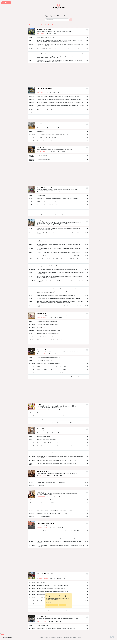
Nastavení (48, 602)
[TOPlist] (58, 634)
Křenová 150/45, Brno (42, 409)
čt (41, 24)
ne (52, 24)
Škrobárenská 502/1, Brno (43, 578)
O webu (41, 637)
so (48, 24)
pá (45, 24)
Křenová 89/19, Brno (42, 317)
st (37, 24)
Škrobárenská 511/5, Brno (43, 621)
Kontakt (46, 637)
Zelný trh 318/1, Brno (42, 475)
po (30, 24)
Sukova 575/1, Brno (41, 496)
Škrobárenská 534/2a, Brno (43, 527)
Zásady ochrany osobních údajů (70, 637)
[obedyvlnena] (113, 637)
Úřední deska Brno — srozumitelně (55, 637)
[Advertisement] (58, 75)
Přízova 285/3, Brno (42, 33)
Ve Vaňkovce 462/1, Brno (42, 151)
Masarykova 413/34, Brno (43, 353)
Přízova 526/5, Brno (42, 92)
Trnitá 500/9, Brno (41, 191)
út (33, 24)
